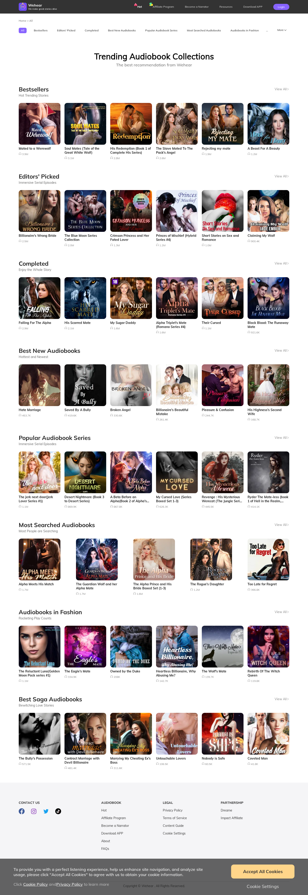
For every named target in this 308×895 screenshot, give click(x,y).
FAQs (105, 849)
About (105, 841)
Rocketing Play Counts (35, 618)
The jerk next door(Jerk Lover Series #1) (36, 499)
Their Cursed (211, 323)
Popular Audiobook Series (161, 30)
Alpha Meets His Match (36, 584)
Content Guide (173, 826)
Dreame (226, 810)
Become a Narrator (197, 6)
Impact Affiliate (232, 818)
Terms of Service (175, 818)
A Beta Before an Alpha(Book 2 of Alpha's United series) (128, 501)
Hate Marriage (30, 410)
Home (23, 20)
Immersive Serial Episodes (37, 183)
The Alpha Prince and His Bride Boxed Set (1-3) (152, 586)
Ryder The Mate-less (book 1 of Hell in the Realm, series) (268, 501)
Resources (225, 6)
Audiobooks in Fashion (244, 30)
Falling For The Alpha (35, 323)
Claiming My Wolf (261, 236)
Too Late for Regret (262, 584)
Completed (92, 30)
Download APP (112, 833)
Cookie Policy (35, 884)
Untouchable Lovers (171, 758)
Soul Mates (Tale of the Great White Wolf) (81, 150)
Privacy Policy (172, 810)
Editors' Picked (66, 30)
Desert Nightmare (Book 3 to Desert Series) (84, 499)
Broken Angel (120, 410)
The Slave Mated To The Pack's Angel (174, 150)
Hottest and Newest (33, 357)
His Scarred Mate (77, 323)
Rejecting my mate (216, 148)
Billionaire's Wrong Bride (37, 236)
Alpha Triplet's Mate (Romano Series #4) (171, 325)
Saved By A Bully (77, 410)
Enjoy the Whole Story (35, 270)
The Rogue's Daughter (207, 584)
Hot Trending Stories (33, 95)
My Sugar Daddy (123, 323)
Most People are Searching (38, 531)
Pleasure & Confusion (218, 410)
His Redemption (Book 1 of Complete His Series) (130, 150)
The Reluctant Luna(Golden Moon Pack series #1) (39, 673)
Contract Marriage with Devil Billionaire (81, 760)
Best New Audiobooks (122, 30)
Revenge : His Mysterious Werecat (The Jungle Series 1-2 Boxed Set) (222, 501)
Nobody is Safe (213, 758)
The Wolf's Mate (214, 671)
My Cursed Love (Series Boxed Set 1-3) (173, 499)
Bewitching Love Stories (36, 705)
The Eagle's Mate (77, 671)
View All (281, 89)
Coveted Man (258, 758)
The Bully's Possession (36, 758)
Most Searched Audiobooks (204, 30)
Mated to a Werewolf (35, 148)
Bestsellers (41, 30)
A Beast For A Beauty (264, 148)
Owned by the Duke (125, 671)
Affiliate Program (163, 6)
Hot (139, 6)
